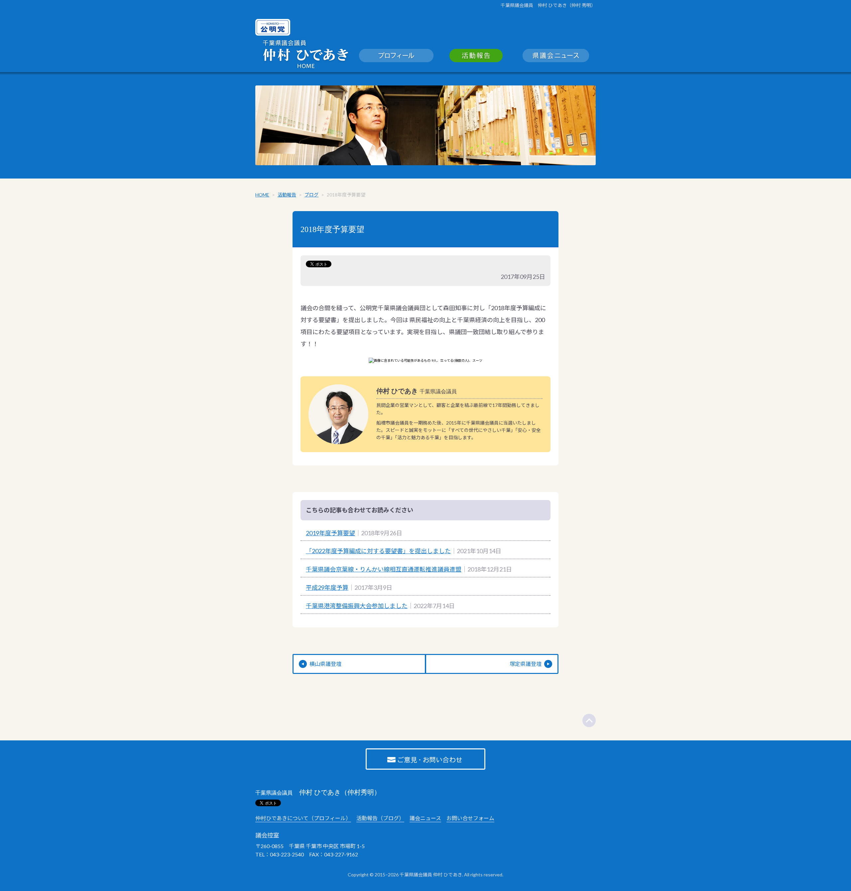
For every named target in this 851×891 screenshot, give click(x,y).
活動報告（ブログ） (380, 818)
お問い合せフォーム (470, 818)
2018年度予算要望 (332, 229)
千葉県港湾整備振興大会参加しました (357, 605)
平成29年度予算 (327, 587)
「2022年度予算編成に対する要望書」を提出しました (378, 551)
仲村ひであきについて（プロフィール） (303, 818)
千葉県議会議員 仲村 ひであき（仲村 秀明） (548, 5)
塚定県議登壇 (526, 664)
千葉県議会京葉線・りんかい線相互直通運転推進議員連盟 (383, 569)
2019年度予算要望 (330, 533)
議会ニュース (425, 818)
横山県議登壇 (325, 664)
